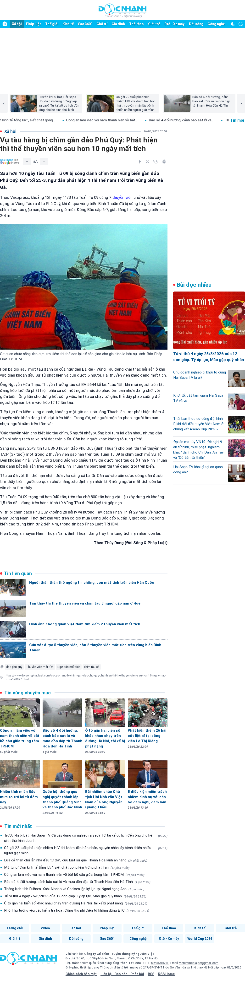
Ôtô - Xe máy (174, 24)
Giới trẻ (154, 24)
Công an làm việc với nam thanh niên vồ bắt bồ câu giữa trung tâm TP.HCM (74, 874)
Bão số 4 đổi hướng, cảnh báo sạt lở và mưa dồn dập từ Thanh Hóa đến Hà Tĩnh (77, 882)
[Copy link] (155, 161)
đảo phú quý (14, 667)
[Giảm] (27, 161)
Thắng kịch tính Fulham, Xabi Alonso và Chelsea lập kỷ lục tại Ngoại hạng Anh (74, 889)
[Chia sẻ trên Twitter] (147, 161)
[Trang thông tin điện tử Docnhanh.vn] (122, 10)
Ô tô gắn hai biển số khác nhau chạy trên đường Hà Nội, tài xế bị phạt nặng (75, 903)
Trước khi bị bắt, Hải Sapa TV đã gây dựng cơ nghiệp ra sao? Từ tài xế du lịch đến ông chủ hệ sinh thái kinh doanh (85, 838)
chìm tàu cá (91, 667)
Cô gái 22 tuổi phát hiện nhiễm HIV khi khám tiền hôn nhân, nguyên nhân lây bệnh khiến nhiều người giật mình (85, 850)
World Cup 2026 (199, 939)
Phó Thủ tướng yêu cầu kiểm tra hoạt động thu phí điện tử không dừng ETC (76, 910)
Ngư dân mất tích (68, 667)
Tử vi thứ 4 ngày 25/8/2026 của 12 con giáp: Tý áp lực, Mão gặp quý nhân (75, 896)
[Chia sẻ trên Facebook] (140, 161)
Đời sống (196, 24)
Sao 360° (85, 24)
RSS (151, 974)
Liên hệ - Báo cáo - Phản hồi (122, 974)
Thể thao (136, 24)
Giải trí (102, 24)
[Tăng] (44, 161)
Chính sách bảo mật (81, 974)
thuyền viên (123, 197)
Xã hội (17, 24)
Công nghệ (216, 24)
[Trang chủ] (5, 24)
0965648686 (160, 963)
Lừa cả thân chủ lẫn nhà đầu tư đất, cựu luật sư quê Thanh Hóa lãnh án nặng (75, 860)
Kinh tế (68, 24)
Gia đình (118, 24)
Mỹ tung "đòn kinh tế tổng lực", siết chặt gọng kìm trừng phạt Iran (66, 867)
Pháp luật (33, 24)
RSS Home (166, 974)
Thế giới (51, 24)
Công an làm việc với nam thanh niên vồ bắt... (66, 120)
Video (45, 928)
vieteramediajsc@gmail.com (198, 963)
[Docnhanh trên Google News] (9, 161)
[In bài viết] (164, 161)
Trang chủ (14, 928)
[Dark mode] (233, 24)
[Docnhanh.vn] (28, 960)
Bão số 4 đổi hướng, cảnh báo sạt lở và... (146, 120)
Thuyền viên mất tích (40, 667)
